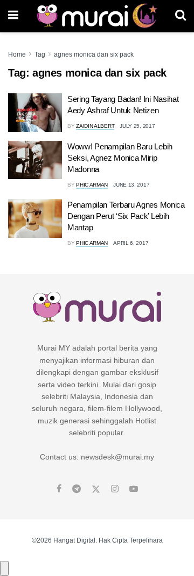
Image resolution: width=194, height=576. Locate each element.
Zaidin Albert (95, 126)
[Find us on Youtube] (133, 489)
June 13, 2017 (131, 185)
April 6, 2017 (130, 243)
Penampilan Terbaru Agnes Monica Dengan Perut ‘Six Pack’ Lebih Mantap (126, 216)
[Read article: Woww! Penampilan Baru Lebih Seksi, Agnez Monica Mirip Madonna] (35, 160)
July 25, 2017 (137, 126)
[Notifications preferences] (4, 568)
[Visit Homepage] (97, 16)
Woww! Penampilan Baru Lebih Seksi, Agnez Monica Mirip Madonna (119, 158)
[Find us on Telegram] (76, 489)
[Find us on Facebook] (59, 489)
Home (17, 54)
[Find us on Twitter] (96, 489)
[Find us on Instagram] (115, 489)
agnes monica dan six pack (94, 54)
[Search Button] (180, 16)
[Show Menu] (13, 16)
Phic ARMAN (92, 185)
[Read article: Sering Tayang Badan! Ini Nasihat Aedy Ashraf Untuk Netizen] (35, 112)
